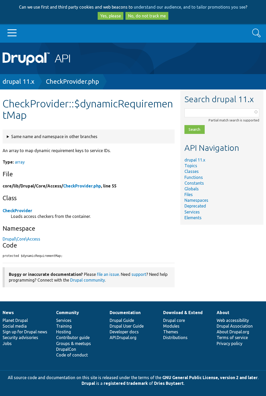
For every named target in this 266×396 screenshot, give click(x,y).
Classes (191, 171)
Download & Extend (183, 312)
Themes (170, 331)
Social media (15, 326)
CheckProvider (17, 210)
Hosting (63, 331)
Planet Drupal (15, 320)
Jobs (7, 343)
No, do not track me (147, 16)
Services (192, 212)
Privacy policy (229, 343)
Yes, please (110, 16)
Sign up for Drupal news (25, 331)
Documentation (125, 312)
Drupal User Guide (127, 326)
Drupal (88, 383)
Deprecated (195, 206)
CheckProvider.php (72, 81)
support (138, 274)
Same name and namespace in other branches (54, 136)
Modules (171, 326)
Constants (194, 183)
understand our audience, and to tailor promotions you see (189, 7)
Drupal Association (235, 326)
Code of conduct (72, 355)
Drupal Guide (122, 320)
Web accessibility (233, 320)
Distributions (175, 337)
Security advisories (20, 337)
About (223, 312)
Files (188, 194)
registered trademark (126, 383)
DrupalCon (66, 349)
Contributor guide (73, 337)
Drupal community (87, 280)
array (20, 162)
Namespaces (196, 200)
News (8, 312)
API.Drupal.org (123, 337)
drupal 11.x (18, 81)
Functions (193, 177)
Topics (190, 165)
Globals (191, 188)
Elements (193, 217)
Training (64, 326)
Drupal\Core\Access (21, 239)
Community (67, 312)
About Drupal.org (233, 331)
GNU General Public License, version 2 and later (210, 377)
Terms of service (232, 337)
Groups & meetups (73, 343)
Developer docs (124, 331)
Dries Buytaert (169, 383)
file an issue (108, 274)
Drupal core (174, 320)
